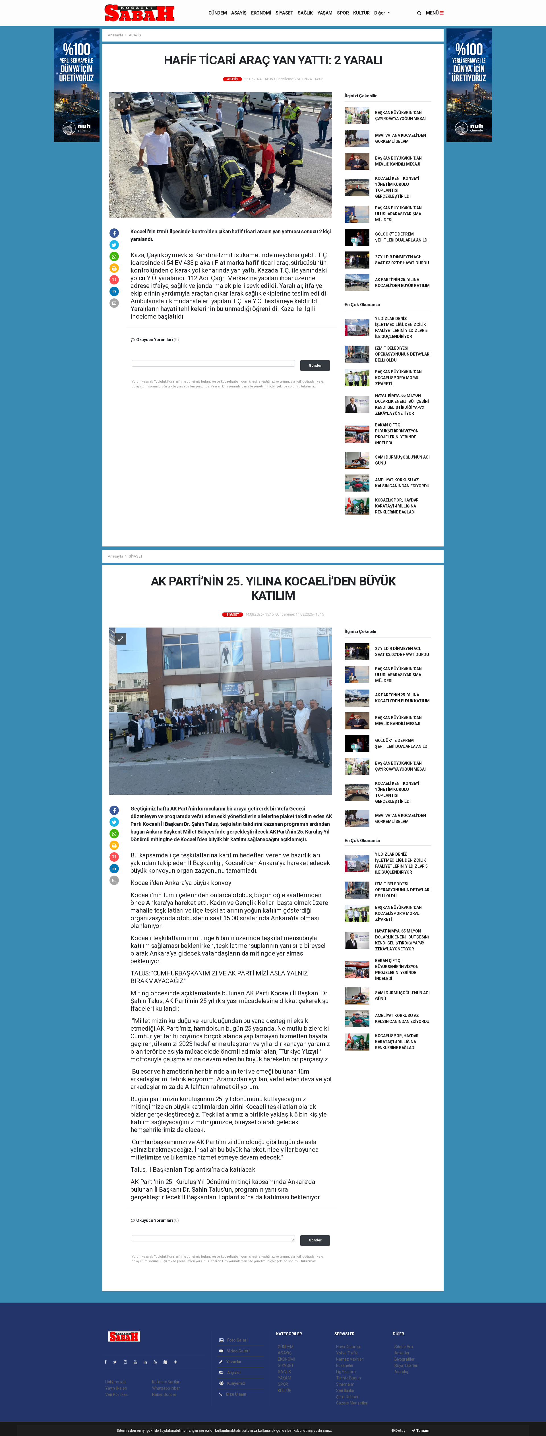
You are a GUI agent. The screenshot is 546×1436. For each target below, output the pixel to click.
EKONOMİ (261, 13)
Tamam (422, 1430)
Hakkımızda (115, 1382)
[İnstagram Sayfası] (128, 1362)
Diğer (380, 13)
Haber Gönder (164, 1394)
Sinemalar (345, 1384)
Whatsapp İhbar (166, 1388)
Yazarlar (234, 1361)
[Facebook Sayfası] (107, 1362)
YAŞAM (324, 13)
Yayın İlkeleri (116, 1388)
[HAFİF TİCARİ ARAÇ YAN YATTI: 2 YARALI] (220, 154)
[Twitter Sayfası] (117, 1362)
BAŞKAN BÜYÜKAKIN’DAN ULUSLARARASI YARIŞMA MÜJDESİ (398, 214)
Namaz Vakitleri (350, 1359)
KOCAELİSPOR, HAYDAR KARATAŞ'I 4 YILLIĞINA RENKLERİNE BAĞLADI (397, 506)
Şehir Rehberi (347, 1396)
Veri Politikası (116, 1394)
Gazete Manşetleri (352, 1403)
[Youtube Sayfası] (138, 1362)
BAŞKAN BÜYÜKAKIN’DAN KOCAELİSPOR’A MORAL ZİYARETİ (398, 378)
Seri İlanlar (345, 1390)
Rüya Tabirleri (406, 1365)
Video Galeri (237, 1351)
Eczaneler (344, 1365)
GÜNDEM (217, 13)
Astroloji (401, 1371)
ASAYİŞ (239, 13)
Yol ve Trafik (347, 1353)
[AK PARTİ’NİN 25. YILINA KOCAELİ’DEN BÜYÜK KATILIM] (220, 711)
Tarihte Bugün (348, 1378)
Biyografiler (404, 1359)
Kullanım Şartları (166, 1382)
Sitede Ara (403, 1346)
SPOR (343, 13)
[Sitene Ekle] (178, 1362)
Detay (400, 1430)
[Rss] (158, 1362)
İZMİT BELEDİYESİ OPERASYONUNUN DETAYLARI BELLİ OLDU (403, 354)
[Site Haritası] (168, 1362)
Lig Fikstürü (346, 1371)
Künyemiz (235, 1383)
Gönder (315, 365)
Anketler (401, 1353)
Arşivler (233, 1372)
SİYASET (284, 13)
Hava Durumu (348, 1346)
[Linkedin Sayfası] (148, 1362)
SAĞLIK (305, 13)
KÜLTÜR (361, 13)
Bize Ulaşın (235, 1394)
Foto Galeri (237, 1340)
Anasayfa (116, 35)
